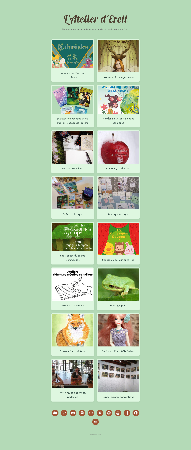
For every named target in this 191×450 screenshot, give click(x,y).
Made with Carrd (95, 434)
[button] (55, 413)
